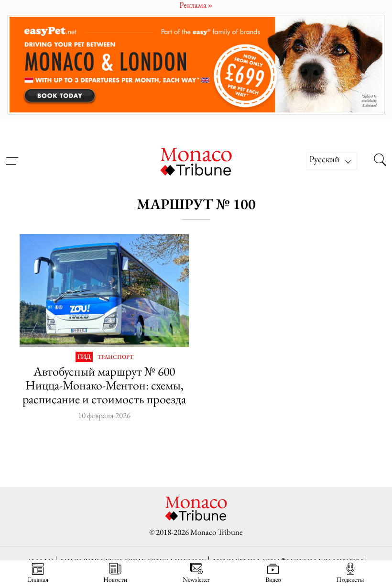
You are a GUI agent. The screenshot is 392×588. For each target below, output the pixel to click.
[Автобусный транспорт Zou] (104, 290)
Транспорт (115, 357)
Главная (38, 579)
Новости (115, 579)
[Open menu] (12, 155)
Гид (84, 357)
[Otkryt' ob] (196, 65)
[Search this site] (380, 161)
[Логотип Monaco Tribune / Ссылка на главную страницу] (196, 160)
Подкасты (350, 579)
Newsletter (196, 579)
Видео (273, 579)
